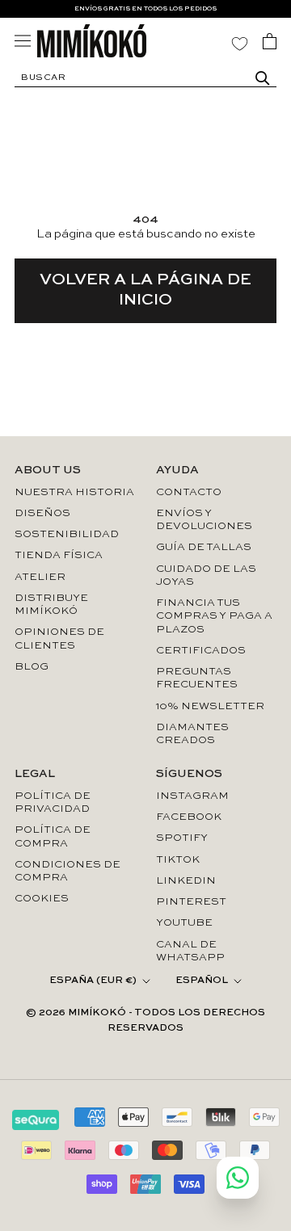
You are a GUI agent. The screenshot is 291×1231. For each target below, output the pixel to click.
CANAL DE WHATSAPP (190, 951)
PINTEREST (191, 902)
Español (201, 980)
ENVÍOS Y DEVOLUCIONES (204, 519)
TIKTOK (178, 860)
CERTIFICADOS (201, 650)
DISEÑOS (42, 513)
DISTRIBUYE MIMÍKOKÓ (51, 604)
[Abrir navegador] (23, 40)
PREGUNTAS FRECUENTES (197, 678)
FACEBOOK (188, 817)
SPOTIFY (182, 838)
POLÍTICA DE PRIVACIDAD (53, 802)
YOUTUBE (184, 923)
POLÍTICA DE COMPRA (53, 836)
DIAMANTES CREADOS (192, 734)
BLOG (31, 667)
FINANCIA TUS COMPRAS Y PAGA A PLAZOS (214, 616)
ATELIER (40, 577)
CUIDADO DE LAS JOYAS (206, 575)
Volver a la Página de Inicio (145, 290)
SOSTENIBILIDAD (67, 534)
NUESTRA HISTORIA (74, 492)
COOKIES (42, 898)
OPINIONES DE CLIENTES (59, 638)
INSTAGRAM (192, 796)
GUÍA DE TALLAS (203, 547)
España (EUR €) (93, 980)
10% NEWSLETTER (210, 706)
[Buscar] (262, 78)
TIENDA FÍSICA (59, 555)
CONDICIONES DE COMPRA (67, 871)
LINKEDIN (186, 881)
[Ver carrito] (269, 41)
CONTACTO (188, 492)
